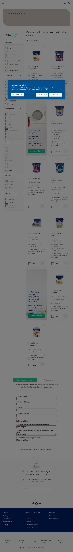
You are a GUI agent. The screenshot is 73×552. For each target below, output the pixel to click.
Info (46, 89)
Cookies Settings (17, 94)
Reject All (55, 94)
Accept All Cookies (42, 94)
